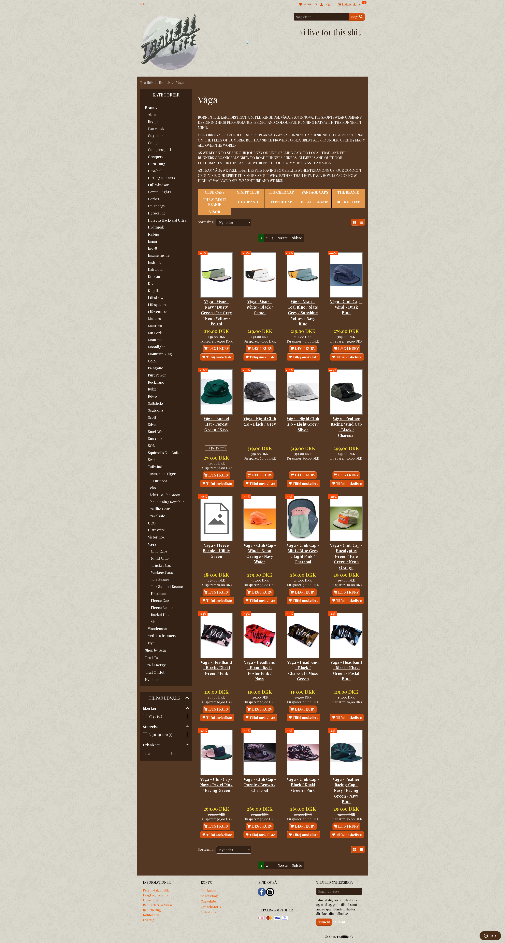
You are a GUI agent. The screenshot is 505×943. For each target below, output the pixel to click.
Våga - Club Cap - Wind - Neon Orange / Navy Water (260, 554)
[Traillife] (170, 41)
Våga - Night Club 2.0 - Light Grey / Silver (303, 424)
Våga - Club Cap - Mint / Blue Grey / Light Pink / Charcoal (303, 554)
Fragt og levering (155, 895)
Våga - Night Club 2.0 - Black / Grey (259, 421)
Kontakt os (151, 915)
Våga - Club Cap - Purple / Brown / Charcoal (260, 785)
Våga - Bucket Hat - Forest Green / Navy (216, 424)
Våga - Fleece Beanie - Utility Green (216, 551)
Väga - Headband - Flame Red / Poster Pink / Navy (260, 671)
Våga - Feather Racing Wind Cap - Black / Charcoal (346, 427)
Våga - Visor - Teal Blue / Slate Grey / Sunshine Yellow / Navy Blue (303, 312)
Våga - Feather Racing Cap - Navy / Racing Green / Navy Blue (346, 790)
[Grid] (354, 222)
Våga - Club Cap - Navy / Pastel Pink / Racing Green (216, 785)
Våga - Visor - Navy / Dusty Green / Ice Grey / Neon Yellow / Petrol (216, 312)
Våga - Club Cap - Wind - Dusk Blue (346, 307)
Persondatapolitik (156, 890)
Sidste (297, 238)
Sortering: (206, 222)
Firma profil (152, 900)
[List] (361, 222)
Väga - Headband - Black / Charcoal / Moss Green (303, 671)
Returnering (152, 910)
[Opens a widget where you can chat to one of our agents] (490, 936)
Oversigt (149, 920)
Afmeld (339, 922)
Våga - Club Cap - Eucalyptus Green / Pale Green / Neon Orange (346, 556)
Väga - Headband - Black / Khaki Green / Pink (216, 668)
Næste (283, 238)
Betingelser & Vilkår (157, 905)
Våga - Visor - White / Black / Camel (259, 307)
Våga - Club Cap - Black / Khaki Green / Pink (303, 785)
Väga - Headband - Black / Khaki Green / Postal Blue (346, 671)
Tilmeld (324, 922)
